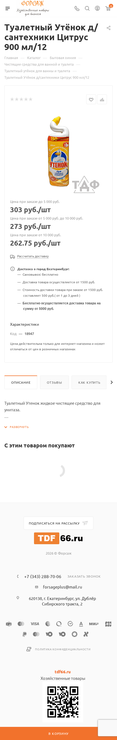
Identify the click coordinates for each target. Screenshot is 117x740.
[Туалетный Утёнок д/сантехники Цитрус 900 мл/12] (58, 152)
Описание (20, 382)
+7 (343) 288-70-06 (42, 576)
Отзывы (54, 382)
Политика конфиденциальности (63, 649)
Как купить (89, 382)
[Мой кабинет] (97, 8)
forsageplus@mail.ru (62, 586)
